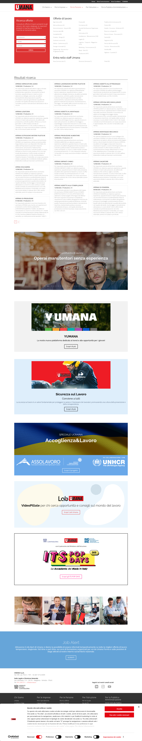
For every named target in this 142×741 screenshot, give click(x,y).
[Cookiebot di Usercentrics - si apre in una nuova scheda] (13, 736)
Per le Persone (75, 7)
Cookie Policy (57, 729)
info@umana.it (31, 682)
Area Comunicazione (103, 1)
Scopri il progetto (71, 470)
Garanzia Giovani (85, 610)
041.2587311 (21, 682)
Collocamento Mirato (113, 610)
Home (93, 1)
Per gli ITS (85, 703)
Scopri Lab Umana (71, 512)
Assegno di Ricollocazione (56, 610)
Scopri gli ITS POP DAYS (71, 576)
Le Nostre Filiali (19, 703)
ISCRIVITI (71, 657)
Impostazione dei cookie (112, 737)
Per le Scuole (86, 701)
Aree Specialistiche (43, 701)
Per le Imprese (60, 7)
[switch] (58, 736)
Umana (16, 701)
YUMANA (125, 1)
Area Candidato (115, 1)
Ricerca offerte (64, 701)
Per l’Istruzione (91, 7)
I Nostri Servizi (41, 703)
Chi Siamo (46, 7)
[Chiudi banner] (139, 707)
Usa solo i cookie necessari (119, 715)
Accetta (119, 709)
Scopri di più (71, 268)
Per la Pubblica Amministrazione (113, 7)
